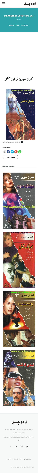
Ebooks (17, 25)
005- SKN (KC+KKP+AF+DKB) (11, 141)
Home (11, 25)
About (9, 458)
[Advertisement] (19, 52)
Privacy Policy (18, 458)
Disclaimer (27, 458)
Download (11, 156)
